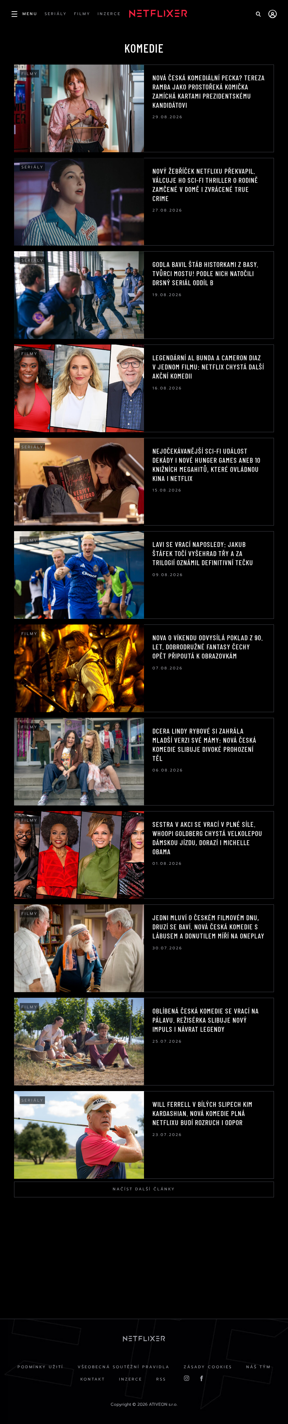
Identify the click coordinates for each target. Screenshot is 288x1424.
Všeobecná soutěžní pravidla (124, 1367)
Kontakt (92, 1379)
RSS (161, 1379)
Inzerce (130, 1379)
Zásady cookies (208, 1367)
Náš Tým (258, 1367)
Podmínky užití (41, 1367)
